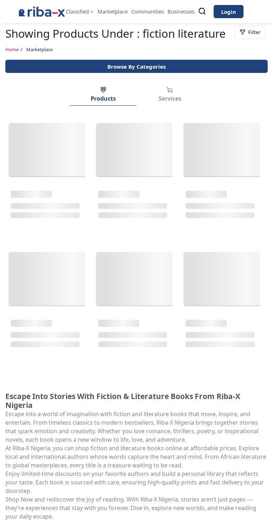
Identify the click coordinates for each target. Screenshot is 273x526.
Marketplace (112, 11)
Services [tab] (170, 98)
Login (228, 11)
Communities (147, 11)
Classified (78, 11)
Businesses (180, 11)
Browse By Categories (136, 66)
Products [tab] (103, 98)
